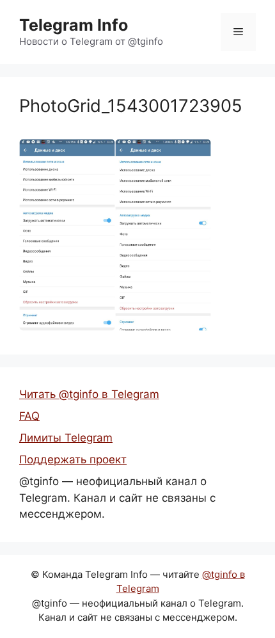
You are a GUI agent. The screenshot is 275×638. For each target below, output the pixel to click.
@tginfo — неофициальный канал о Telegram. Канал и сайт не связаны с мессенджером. (117, 497)
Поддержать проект (73, 459)
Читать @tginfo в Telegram (89, 394)
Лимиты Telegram (66, 437)
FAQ (29, 416)
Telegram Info (73, 25)
